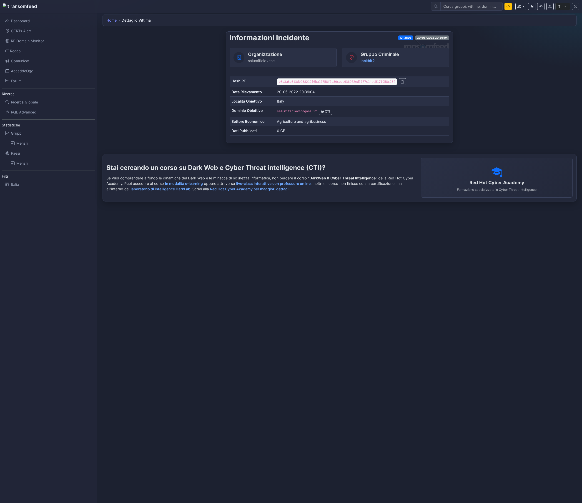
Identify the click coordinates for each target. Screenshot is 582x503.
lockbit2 (368, 60)
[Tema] (575, 6)
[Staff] (550, 6)
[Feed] (531, 6)
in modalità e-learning (184, 183)
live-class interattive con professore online (273, 183)
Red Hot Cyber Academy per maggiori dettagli (249, 189)
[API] (540, 6)
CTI (327, 111)
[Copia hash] (402, 81)
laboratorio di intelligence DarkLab (160, 189)
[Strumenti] (520, 6)
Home (111, 20)
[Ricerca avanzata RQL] (508, 6)
